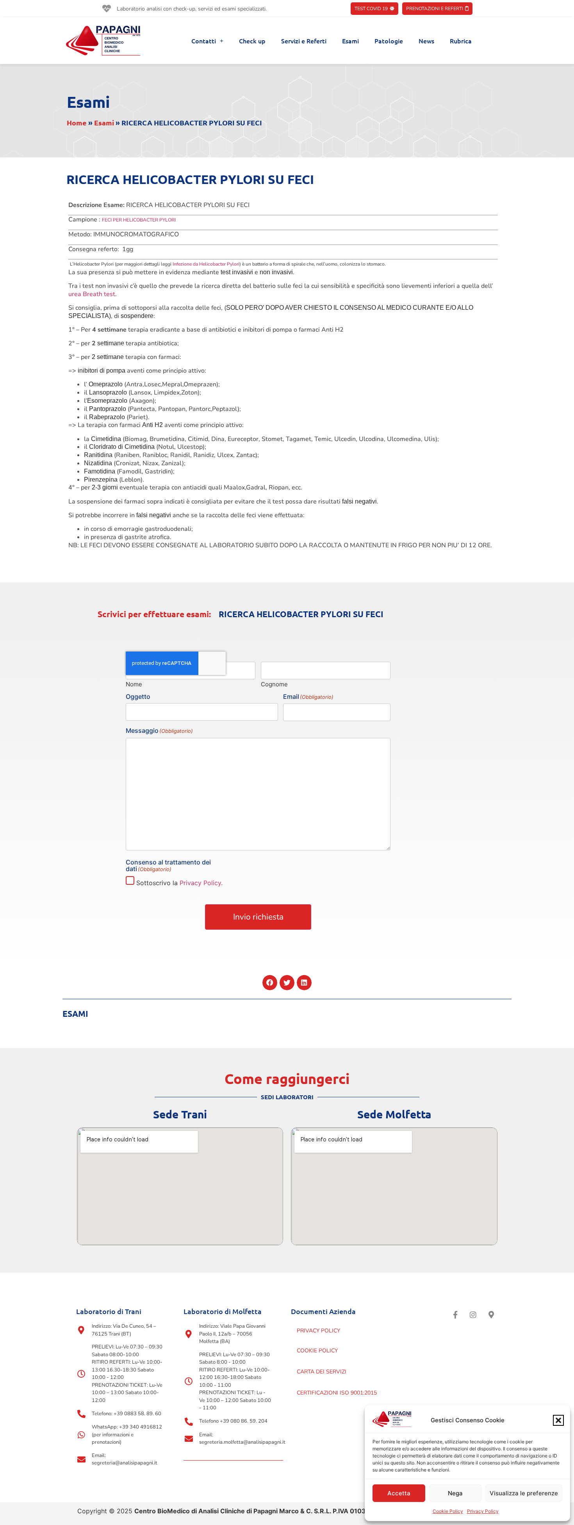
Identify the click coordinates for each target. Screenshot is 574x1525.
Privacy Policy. (201, 883)
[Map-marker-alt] (491, 1314)
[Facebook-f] (455, 1314)
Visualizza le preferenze (524, 1493)
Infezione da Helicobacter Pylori (205, 264)
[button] (558, 1420)
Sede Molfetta (394, 1114)
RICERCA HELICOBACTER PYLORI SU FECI (301, 614)
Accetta (398, 1493)
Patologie (388, 40)
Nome (134, 683)
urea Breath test (91, 294)
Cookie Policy (448, 1511)
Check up (252, 40)
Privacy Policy (483, 1511)
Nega (455, 1493)
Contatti (203, 40)
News (426, 40)
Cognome (274, 683)
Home (77, 122)
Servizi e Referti (303, 40)
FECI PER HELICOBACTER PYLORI (139, 220)
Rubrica (461, 40)
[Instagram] (473, 1314)
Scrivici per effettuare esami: (154, 614)
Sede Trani (180, 1114)
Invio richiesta (258, 916)
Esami (350, 40)
